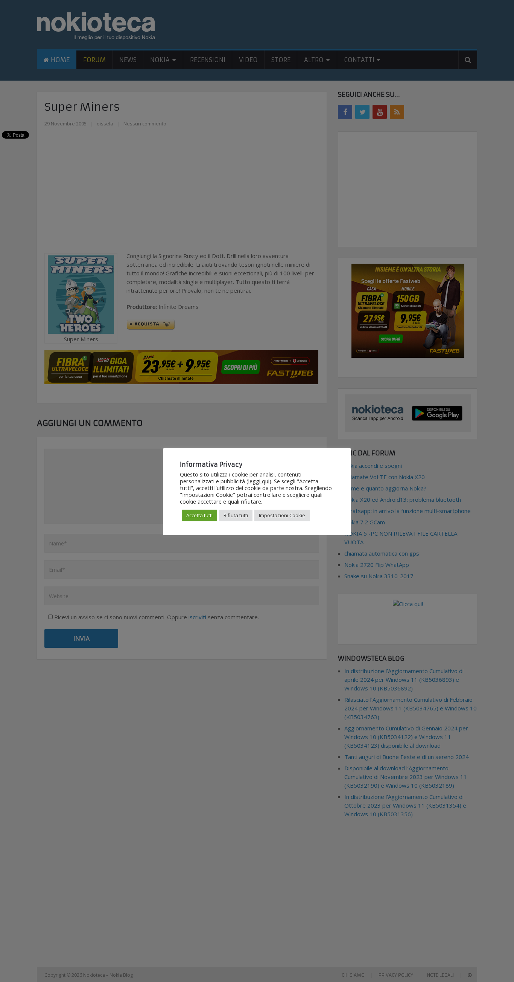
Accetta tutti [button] (199, 515)
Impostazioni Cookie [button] (282, 515)
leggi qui (258, 481)
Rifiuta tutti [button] (236, 515)
